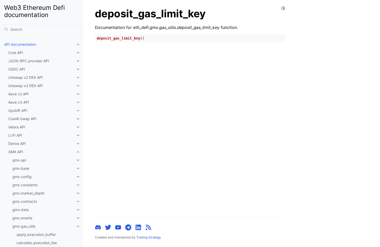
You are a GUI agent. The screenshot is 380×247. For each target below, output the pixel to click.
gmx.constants (24, 185)
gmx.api (19, 160)
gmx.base (20, 168)
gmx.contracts (24, 201)
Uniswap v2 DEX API (25, 77)
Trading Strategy (148, 237)
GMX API (15, 152)
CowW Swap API (22, 119)
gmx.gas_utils (23, 226)
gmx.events (22, 218)
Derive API (17, 143)
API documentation (20, 44)
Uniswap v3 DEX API (25, 85)
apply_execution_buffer (36, 234)
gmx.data (20, 209)
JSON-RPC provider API (28, 61)
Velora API (16, 127)
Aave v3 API (18, 102)
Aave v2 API (18, 94)
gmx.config (22, 176)
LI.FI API (15, 135)
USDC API (16, 69)
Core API (15, 52)
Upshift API (17, 110)
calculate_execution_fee (37, 243)
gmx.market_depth (28, 193)
